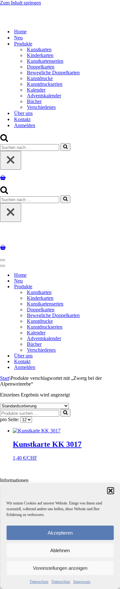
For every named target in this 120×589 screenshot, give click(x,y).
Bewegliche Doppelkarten (53, 72)
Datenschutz (39, 581)
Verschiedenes (41, 107)
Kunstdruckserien (44, 84)
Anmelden (24, 125)
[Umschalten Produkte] (112, 287)
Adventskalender (44, 95)
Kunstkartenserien (45, 61)
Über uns (23, 113)
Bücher (34, 101)
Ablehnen (60, 550)
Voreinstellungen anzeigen (60, 568)
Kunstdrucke (40, 78)
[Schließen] (10, 160)
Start (4, 378)
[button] (110, 490)
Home (20, 31)
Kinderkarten (40, 55)
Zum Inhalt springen (20, 2)
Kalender (36, 90)
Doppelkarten (40, 67)
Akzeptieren (60, 533)
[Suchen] (4, 140)
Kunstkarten (39, 49)
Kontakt (22, 119)
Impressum (81, 581)
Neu (18, 37)
